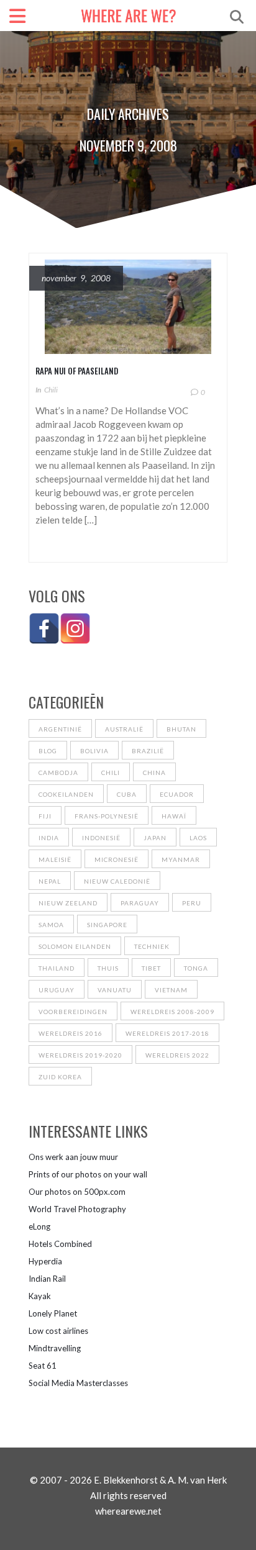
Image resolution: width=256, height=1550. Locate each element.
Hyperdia (45, 1261)
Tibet (151, 968)
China (154, 772)
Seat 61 (43, 1366)
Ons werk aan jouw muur (73, 1157)
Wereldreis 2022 (177, 1055)
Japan (155, 837)
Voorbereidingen (73, 1011)
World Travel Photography (77, 1209)
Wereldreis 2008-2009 (172, 1011)
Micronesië (116, 859)
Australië (124, 729)
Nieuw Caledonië (117, 881)
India (49, 837)
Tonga (196, 968)
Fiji (45, 816)
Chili (51, 389)
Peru (191, 903)
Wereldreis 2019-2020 (80, 1055)
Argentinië (60, 729)
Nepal (50, 881)
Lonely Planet (53, 1313)
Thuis (108, 968)
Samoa (51, 924)
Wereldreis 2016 (71, 1033)
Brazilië (148, 751)
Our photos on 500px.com (77, 1192)
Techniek (152, 946)
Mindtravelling (55, 1348)
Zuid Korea (60, 1077)
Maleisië (55, 859)
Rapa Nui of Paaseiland (76, 371)
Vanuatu (115, 990)
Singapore (107, 924)
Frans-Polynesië (107, 816)
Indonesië (101, 837)
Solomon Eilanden (75, 946)
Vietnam (171, 990)
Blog (48, 751)
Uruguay (57, 990)
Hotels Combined (60, 1244)
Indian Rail (47, 1279)
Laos (198, 837)
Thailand (57, 968)
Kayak (40, 1296)
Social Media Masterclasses (78, 1383)
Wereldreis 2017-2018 (167, 1033)
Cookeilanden (66, 794)
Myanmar (181, 859)
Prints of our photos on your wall (88, 1174)
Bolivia (94, 751)
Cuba (127, 794)
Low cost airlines (58, 1331)
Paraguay (140, 903)
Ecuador (177, 794)
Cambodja (58, 772)
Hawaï (174, 816)
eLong (39, 1226)
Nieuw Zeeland (68, 903)
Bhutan (181, 729)
